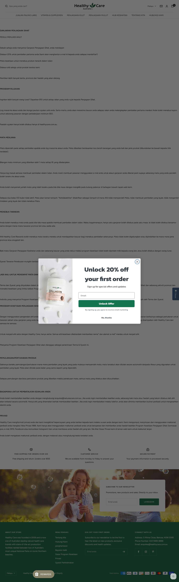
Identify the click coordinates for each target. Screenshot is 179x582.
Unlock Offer (106, 304)
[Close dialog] (137, 261)
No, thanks (106, 317)
